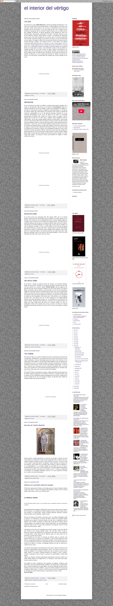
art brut (30, 478)
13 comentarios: (42, 476)
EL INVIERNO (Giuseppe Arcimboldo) (83, 406)
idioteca (41, 580)
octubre (77, 366)
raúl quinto (84, 160)
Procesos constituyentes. (79, 69)
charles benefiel (36, 478)
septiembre (77, 368)
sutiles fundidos (43, 49)
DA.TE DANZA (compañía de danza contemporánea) (79, 317)
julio (76, 372)
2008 (75, 388)
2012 (75, 341)
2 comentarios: (43, 578)
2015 (75, 336)
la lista (32, 95)
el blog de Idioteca (77, 192)
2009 (75, 386)
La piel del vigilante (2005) (79, 126)
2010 (75, 345)
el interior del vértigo (46, 8)
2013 (75, 339)
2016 (75, 334)
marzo (76, 380)
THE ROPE (27, 22)
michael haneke (37, 346)
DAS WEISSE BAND (30, 281)
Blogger (64, 595)
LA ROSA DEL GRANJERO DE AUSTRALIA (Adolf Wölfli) (84, 442)
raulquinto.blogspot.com (77, 62)
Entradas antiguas (63, 584)
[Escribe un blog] (50, 93)
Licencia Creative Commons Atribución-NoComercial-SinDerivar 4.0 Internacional (80, 58)
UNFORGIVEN (28, 102)
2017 (75, 332)
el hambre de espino (78, 68)
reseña (45, 580)
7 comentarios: (42, 205)
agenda (30, 580)
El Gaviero (75, 319)
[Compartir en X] (51, 93)
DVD (74, 322)
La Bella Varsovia (77, 314)
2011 (75, 343)
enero (76, 383)
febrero (76, 381)
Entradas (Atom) (34, 586)
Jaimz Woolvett (37, 131)
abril (76, 378)
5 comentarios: (43, 93)
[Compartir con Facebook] (53, 93)
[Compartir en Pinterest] (54, 93)
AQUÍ (47, 491)
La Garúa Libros (77, 324)
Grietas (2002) (76, 127)
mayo (76, 376)
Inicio (47, 584)
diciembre (77, 347)
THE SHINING (29, 354)
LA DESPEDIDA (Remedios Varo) (84, 429)
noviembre (77, 364)
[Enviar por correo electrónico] (48, 93)
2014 (75, 338)
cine (30, 95)
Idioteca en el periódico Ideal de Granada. (38, 485)
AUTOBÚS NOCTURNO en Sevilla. (83, 467)
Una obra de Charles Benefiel (34, 425)
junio (76, 374)
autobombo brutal (36, 580)
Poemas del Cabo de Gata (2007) (81, 129)
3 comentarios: (43, 344)
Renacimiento (76, 320)
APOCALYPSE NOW (30, 214)
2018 (75, 330)
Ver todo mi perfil (76, 186)
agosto (76, 370)
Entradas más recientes (30, 584)
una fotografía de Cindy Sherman (84, 455)
